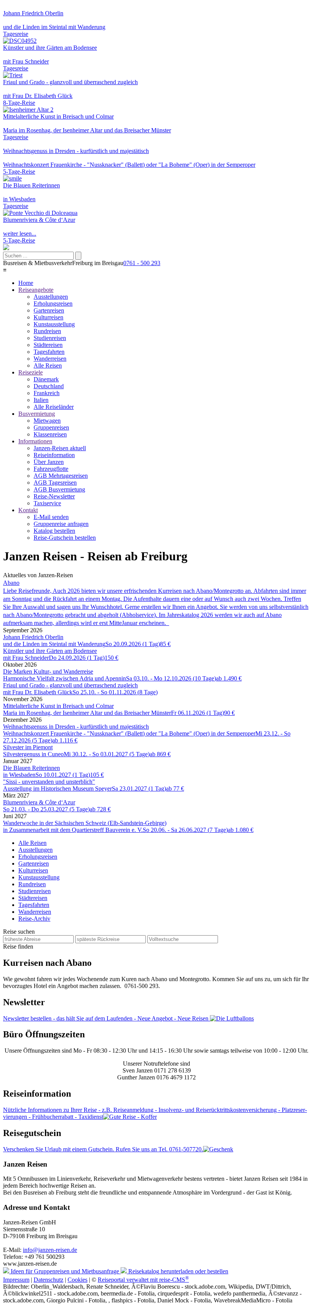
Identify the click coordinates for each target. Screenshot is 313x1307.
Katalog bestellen (54, 530)
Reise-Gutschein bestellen (65, 537)
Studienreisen (50, 338)
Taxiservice (47, 503)
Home (25, 283)
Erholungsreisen (53, 303)
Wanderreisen (50, 358)
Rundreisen (47, 331)
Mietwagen (47, 420)
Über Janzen (49, 462)
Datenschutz (48, 1279)
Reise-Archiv (34, 918)
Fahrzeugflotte (51, 469)
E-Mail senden (51, 517)
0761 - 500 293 (141, 263)
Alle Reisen (48, 365)
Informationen (35, 441)
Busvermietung (36, 413)
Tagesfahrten (49, 351)
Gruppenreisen (51, 427)
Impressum (16, 1279)
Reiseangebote (35, 289)
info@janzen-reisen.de (50, 1250)
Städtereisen (48, 345)
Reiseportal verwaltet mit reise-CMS (143, 1279)
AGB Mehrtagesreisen (61, 475)
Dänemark (46, 379)
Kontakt (28, 510)
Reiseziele (30, 372)
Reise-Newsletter (54, 496)
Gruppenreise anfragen (61, 524)
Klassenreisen (50, 434)
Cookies (77, 1279)
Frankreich (47, 393)
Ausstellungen (51, 296)
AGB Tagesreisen (55, 482)
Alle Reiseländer (54, 407)
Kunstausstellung (54, 324)
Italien (41, 400)
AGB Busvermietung (59, 489)
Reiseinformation (54, 455)
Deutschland (49, 386)
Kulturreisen (48, 317)
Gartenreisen (49, 310)
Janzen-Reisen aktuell (60, 448)
